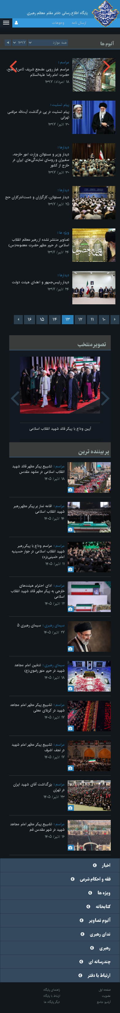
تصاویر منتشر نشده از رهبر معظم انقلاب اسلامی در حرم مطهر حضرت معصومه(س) (38, 242)
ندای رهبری (100, 934)
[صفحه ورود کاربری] (16, 23)
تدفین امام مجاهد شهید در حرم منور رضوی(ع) (39, 667)
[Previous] (114, 319)
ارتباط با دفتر (99, 975)
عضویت (106, 995)
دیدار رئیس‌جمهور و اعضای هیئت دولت (40, 282)
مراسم (60, 466)
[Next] (18, 319)
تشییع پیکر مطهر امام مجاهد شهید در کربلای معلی (37, 707)
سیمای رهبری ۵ (29, 625)
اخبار (106, 865)
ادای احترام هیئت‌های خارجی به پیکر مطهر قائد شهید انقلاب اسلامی (38, 591)
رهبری (104, 948)
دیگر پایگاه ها (52, 1002)
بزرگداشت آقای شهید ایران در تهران (39, 787)
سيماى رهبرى (54, 625)
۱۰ (104, 319)
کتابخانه (103, 907)
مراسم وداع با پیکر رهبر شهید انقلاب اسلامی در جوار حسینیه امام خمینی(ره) (38, 551)
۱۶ (29, 319)
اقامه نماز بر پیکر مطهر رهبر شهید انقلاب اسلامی (39, 508)
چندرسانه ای (99, 962)
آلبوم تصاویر (99, 920)
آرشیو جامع (104, 1002)
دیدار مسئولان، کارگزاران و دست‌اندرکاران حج (37, 197)
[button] (6, 23)
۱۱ (92, 319)
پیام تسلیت (60, 105)
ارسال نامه (79, 23)
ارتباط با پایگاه (51, 995)
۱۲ (80, 319)
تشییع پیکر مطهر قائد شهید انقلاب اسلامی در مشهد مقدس (38, 469)
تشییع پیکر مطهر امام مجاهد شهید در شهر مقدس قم (37, 827)
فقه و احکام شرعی (95, 879)
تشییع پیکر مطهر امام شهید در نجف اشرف (38, 747)
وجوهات (58, 23)
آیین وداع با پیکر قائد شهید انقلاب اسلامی (60, 429)
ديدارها (64, 147)
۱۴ (55, 319)
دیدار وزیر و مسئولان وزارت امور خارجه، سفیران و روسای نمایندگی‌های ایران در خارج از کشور (40, 159)
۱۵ (42, 319)
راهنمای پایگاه (51, 989)
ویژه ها (64, 233)
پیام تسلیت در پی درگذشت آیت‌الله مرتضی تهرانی (38, 114)
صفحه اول (105, 989)
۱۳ (68, 319)
